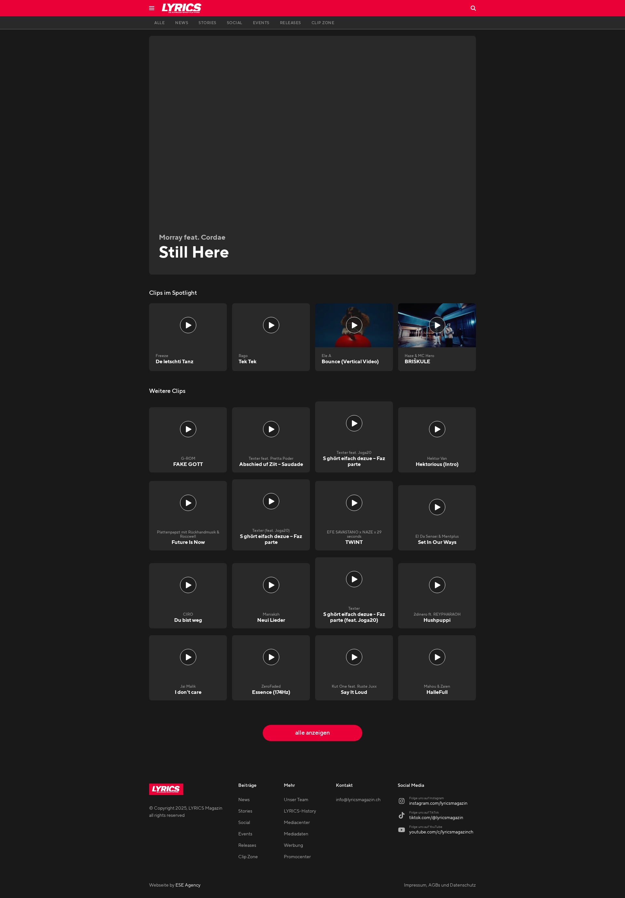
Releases (247, 845)
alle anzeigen (312, 733)
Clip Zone (248, 857)
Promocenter (297, 857)
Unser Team (296, 800)
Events (245, 834)
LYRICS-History (300, 811)
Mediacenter (297, 823)
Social (244, 823)
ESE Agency (188, 885)
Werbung (293, 845)
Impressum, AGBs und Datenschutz (440, 885)
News (244, 800)
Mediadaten (296, 834)
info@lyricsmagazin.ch (358, 800)
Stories (245, 811)
